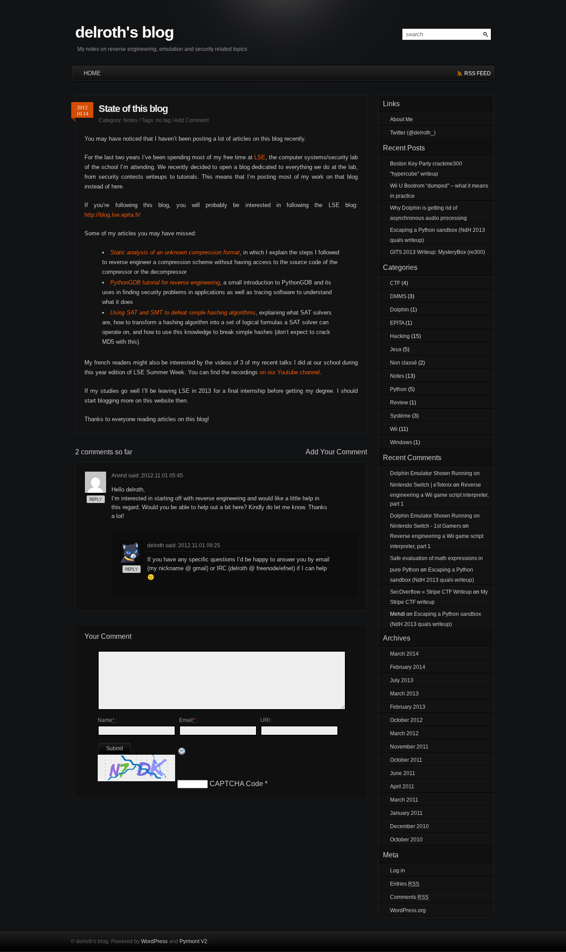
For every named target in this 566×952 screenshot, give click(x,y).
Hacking (400, 336)
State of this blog (133, 108)
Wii (394, 429)
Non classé (403, 363)
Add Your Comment (336, 452)
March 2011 (404, 800)
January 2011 (406, 813)
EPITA (397, 323)
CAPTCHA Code (236, 783)
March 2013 (404, 694)
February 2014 (407, 667)
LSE (259, 157)
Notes (130, 120)
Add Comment (191, 120)
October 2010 (406, 840)
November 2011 (409, 747)
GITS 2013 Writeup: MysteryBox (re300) (437, 252)
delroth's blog (124, 32)
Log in (397, 871)
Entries (404, 884)
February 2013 (407, 707)
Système (400, 416)
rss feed (477, 73)
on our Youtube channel (290, 372)
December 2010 (409, 826)
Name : (107, 720)
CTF (395, 283)
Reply (129, 572)
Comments (409, 897)
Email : (188, 720)
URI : (266, 720)
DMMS (398, 296)
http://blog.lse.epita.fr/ (112, 214)
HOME (92, 73)
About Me (401, 119)
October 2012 (406, 720)
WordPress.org (408, 910)
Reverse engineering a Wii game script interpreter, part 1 (439, 494)
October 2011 (406, 760)
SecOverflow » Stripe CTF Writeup (431, 592)
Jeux (396, 349)
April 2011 (402, 786)
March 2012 (404, 733)
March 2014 (404, 654)
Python (398, 389)
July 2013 (401, 680)
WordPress (154, 941)
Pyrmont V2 (193, 941)
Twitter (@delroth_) (413, 133)
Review (399, 402)
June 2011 (402, 773)
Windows (401, 442)
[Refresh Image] (182, 752)
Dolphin (399, 310)
